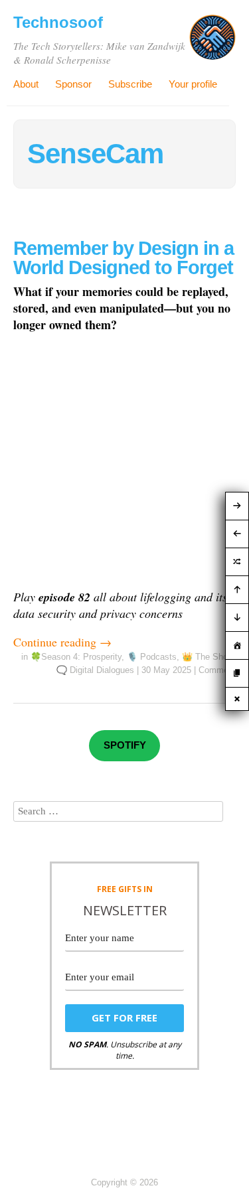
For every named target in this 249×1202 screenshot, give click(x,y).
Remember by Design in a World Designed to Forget (123, 258)
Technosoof (58, 22)
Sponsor (73, 84)
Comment (217, 670)
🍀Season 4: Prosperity (76, 657)
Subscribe (130, 84)
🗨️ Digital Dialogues (95, 670)
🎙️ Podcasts (152, 657)
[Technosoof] (212, 42)
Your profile (193, 84)
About (26, 84)
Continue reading (62, 642)
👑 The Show (207, 657)
